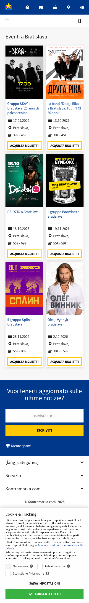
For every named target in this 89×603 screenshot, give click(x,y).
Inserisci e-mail (44, 415)
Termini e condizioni (49, 545)
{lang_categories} (22, 462)
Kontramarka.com (23, 488)
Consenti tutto (47, 594)
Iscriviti (44, 430)
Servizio (13, 475)
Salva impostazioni (44, 583)
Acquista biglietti (24, 145)
